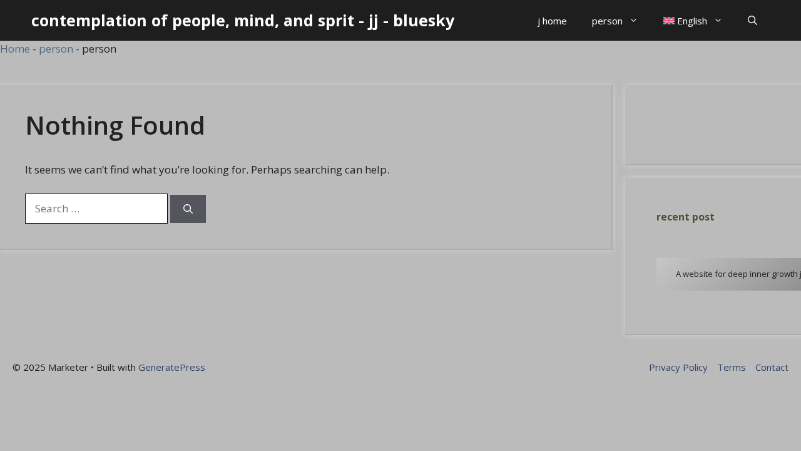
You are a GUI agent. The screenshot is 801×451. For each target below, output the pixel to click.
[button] (752, 20)
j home (552, 20)
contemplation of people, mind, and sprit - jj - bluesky (242, 20)
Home (15, 48)
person (607, 20)
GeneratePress (171, 367)
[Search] (188, 209)
